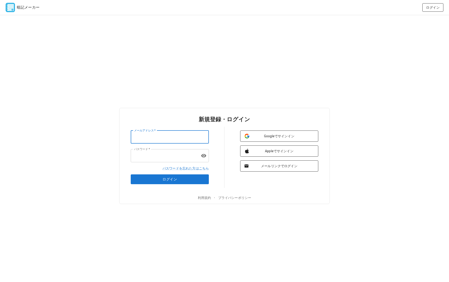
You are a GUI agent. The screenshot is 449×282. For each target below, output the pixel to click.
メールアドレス (145, 130)
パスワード (142, 149)
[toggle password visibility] (203, 155)
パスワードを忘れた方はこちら (186, 168)
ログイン (433, 7)
